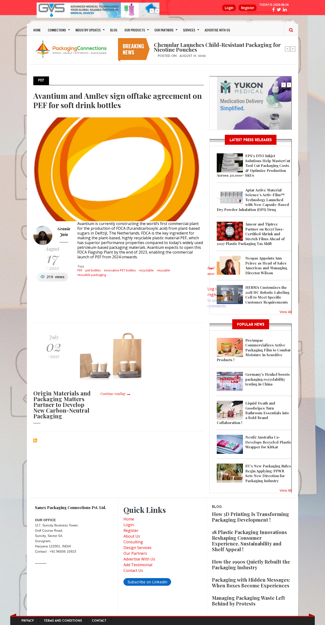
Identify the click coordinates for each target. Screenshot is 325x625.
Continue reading (112, 393)
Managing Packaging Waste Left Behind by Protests (248, 601)
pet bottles (93, 270)
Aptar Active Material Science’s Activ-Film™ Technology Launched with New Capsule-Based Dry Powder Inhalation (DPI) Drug (253, 200)
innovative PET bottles (120, 270)
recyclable (146, 270)
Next (157, 10)
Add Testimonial (137, 564)
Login (229, 7)
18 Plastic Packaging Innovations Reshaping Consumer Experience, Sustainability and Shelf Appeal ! (249, 540)
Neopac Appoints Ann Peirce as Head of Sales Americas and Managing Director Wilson (266, 265)
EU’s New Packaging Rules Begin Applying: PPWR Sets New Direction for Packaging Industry (268, 473)
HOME (37, 29)
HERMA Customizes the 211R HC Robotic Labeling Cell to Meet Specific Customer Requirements (267, 294)
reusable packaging (91, 275)
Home (128, 519)
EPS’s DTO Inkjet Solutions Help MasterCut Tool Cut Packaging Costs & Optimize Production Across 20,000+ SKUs (253, 165)
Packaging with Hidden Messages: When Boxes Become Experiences (251, 582)
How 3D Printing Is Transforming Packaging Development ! (250, 517)
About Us (131, 536)
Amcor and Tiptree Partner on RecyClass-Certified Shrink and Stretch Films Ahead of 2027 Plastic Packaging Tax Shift (251, 234)
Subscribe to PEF (35, 440)
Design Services (137, 547)
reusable (163, 270)
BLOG (113, 29)
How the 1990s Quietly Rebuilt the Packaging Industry (251, 564)
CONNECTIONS (57, 29)
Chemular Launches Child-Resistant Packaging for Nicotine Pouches (217, 47)
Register (247, 7)
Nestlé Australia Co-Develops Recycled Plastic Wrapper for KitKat (268, 442)
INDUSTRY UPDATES (88, 29)
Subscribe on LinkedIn (147, 582)
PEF (79, 270)
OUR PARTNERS (163, 29)
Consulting (133, 542)
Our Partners (135, 553)
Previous (151, 10)
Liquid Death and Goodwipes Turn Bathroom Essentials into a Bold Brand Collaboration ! (253, 413)
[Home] (72, 48)
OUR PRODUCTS (134, 29)
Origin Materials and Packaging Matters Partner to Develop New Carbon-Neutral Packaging (62, 404)
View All (285, 311)
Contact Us (133, 570)
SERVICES (189, 29)
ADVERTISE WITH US (217, 29)
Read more (211, 273)
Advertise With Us (139, 559)
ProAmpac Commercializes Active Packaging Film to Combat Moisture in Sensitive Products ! (254, 350)
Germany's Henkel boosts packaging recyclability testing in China (267, 379)
